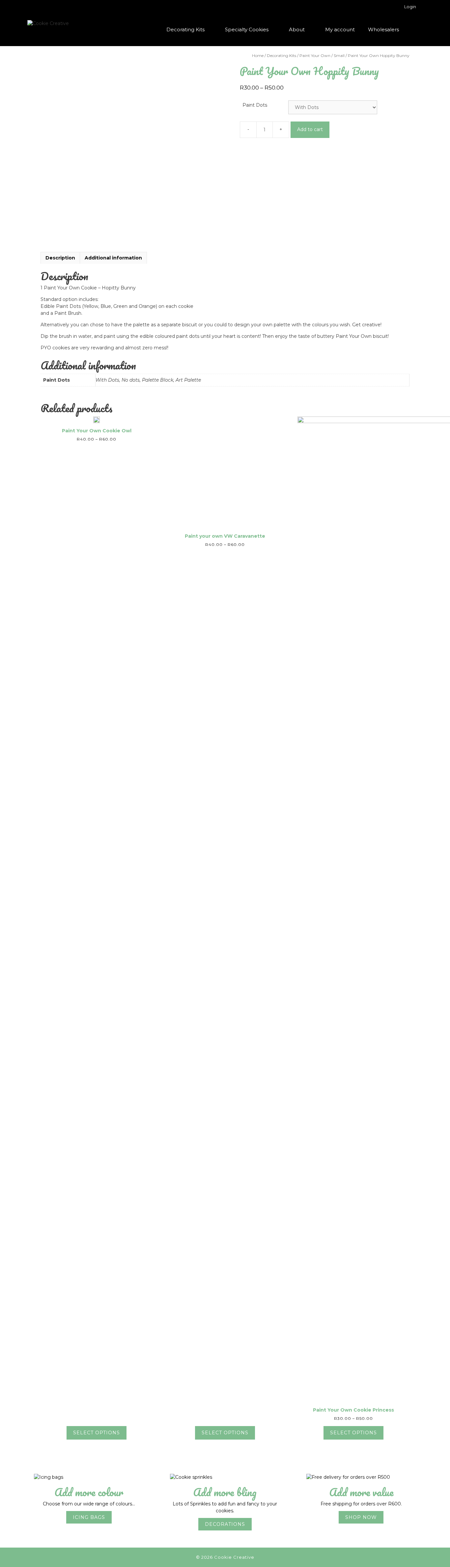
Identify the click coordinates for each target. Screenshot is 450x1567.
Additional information (113, 258)
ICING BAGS (89, 1517)
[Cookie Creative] (48, 23)
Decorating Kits (185, 29)
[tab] (60, 258)
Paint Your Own (314, 55)
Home (258, 55)
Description (60, 258)
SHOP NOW (361, 1517)
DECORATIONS (225, 1524)
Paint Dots (254, 105)
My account (340, 29)
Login (410, 6)
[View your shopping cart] (414, 30)
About (297, 29)
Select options (96, 1433)
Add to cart (310, 129)
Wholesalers (383, 29)
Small (339, 55)
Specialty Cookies (246, 29)
